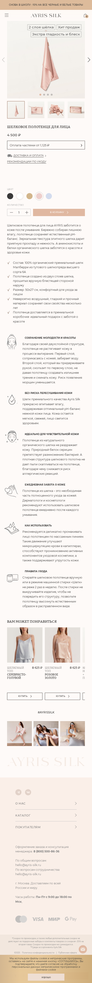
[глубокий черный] (10, 196)
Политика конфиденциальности (38, 953)
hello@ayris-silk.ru (28, 865)
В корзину (57, 212)
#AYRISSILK (46, 712)
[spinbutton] (18, 212)
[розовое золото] (39, 196)
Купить (23, 696)
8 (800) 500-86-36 (46, 851)
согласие (53, 964)
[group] (46, 59)
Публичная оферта (67, 953)
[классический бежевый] (29, 196)
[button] (89, 60)
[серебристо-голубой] (49, 196)
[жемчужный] (20, 196)
